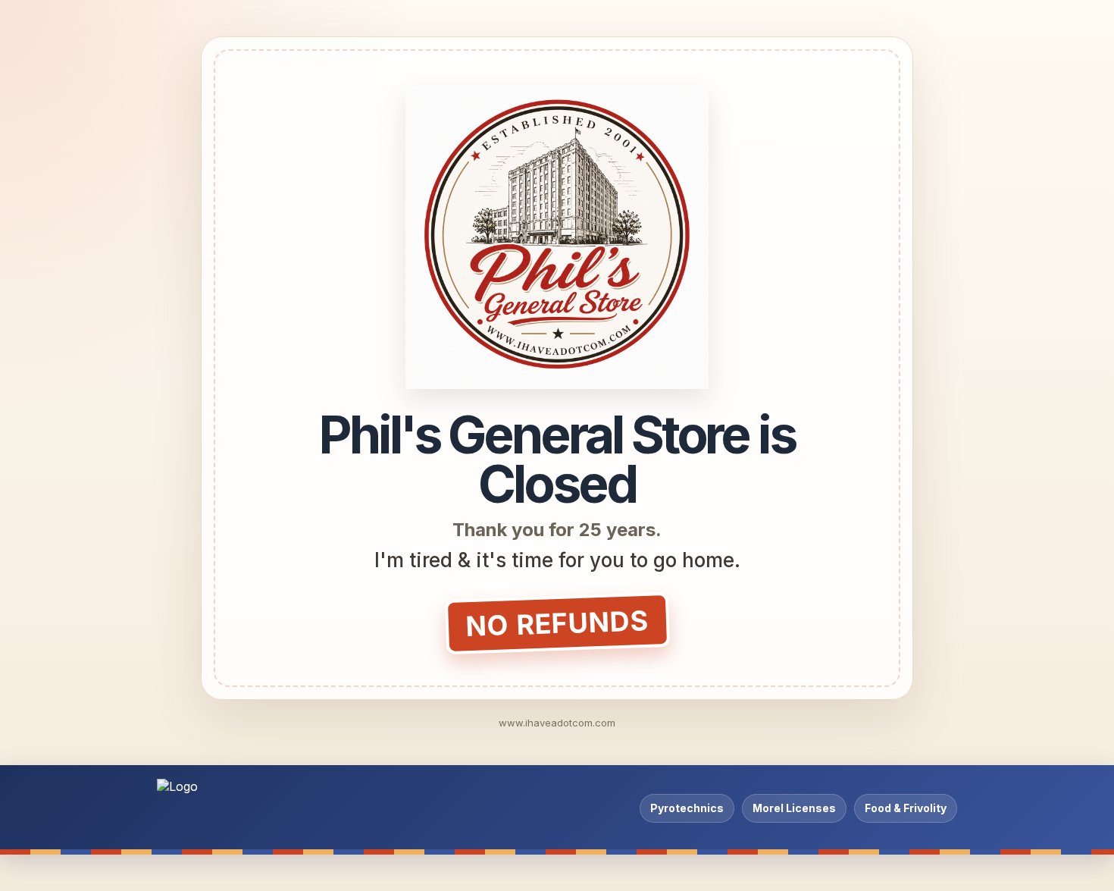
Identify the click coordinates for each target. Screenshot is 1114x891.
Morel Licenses (794, 808)
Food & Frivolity (906, 808)
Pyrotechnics (687, 808)
